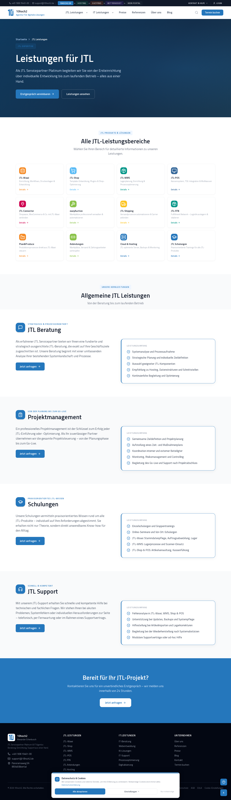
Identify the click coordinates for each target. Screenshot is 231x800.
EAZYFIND (96, 3)
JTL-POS (67, 755)
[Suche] (197, 13)
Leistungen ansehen (78, 94)
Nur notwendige (167, 791)
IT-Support (124, 755)
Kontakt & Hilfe (196, 3)
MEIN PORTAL (134, 3)
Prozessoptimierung (129, 760)
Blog (169, 12)
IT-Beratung (125, 741)
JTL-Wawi (68, 741)
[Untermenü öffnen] (88, 12)
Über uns (156, 12)
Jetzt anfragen (28, 367)
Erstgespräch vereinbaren (35, 94)
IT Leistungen (101, 12)
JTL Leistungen (74, 12)
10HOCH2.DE (66, 3)
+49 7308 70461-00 (20, 3)
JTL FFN (67, 760)
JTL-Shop (67, 746)
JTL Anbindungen (71, 765)
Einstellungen (130, 791)
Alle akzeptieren (80, 791)
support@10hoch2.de (44, 3)
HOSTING (82, 3)
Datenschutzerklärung (71, 784)
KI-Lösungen (125, 751)
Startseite (21, 39)
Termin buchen (212, 12)
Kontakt (178, 760)
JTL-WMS (68, 751)
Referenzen (138, 12)
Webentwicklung (127, 746)
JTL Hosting (69, 769)
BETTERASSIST (114, 3)
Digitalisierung (126, 765)
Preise (122, 12)
